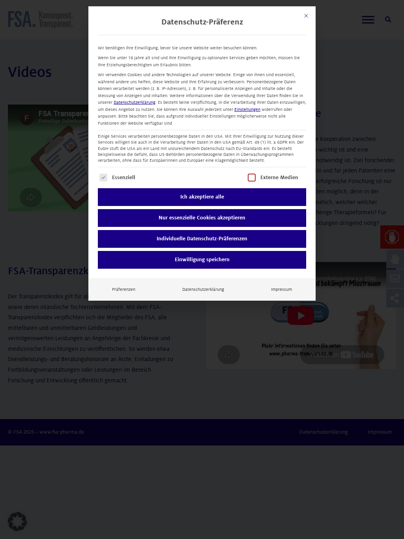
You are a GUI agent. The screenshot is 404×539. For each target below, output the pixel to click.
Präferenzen (123, 289)
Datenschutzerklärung (134, 102)
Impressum (281, 289)
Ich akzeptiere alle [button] (202, 197)
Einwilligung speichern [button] (202, 259)
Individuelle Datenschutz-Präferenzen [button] (202, 238)
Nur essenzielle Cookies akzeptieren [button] (202, 218)
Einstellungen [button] (247, 109)
